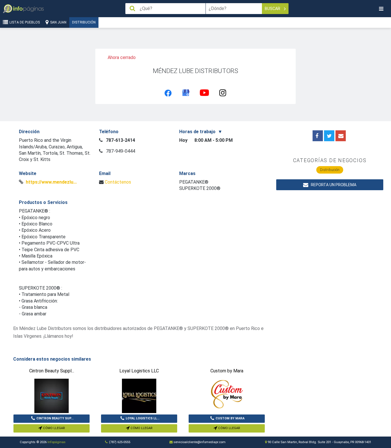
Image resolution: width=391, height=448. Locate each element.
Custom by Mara (230, 418)
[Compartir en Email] (340, 135)
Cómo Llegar (53, 428)
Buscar (273, 8)
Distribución (84, 22)
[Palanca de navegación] (381, 8)
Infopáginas (57, 442)
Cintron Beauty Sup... (55, 418)
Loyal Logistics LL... (142, 418)
